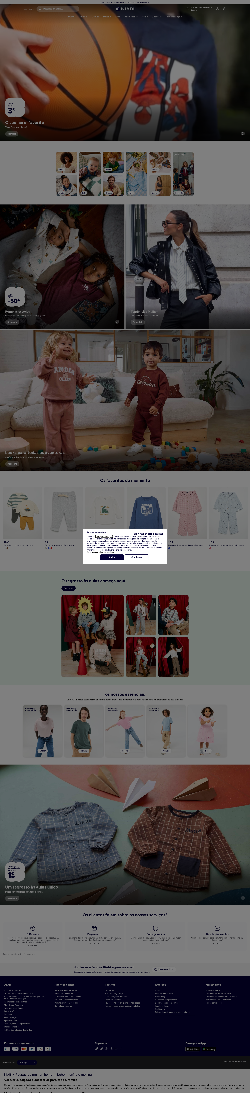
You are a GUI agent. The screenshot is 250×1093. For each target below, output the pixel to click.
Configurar (136, 557)
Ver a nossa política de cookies (100, 552)
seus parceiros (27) (104, 536)
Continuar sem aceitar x (96, 532)
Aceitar (111, 557)
